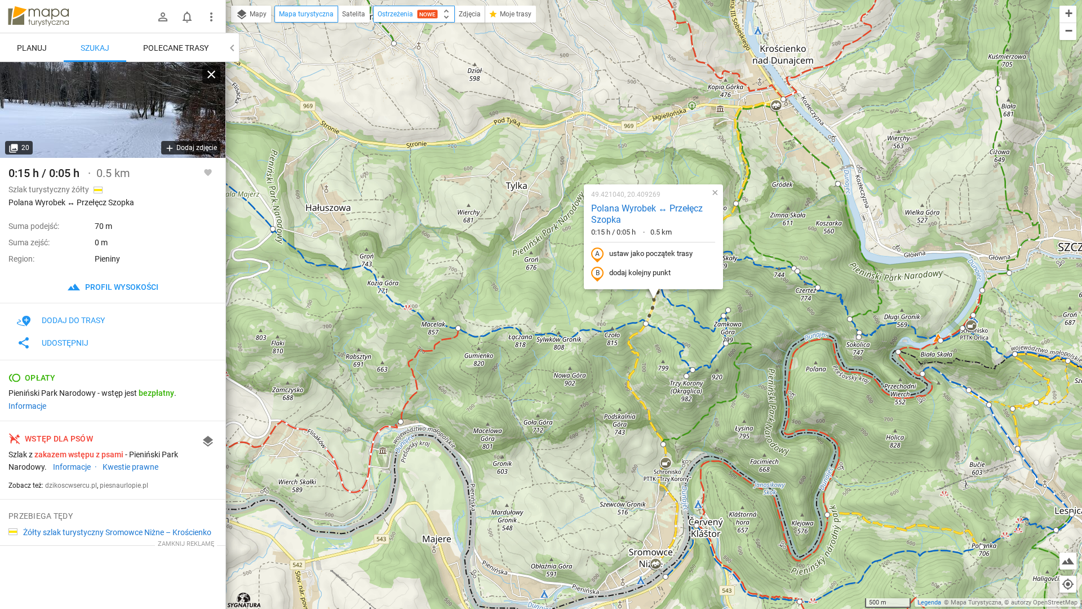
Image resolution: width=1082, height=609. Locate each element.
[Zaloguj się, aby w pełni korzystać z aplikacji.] (208, 171)
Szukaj (95, 47)
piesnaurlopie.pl (124, 485)
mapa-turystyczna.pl (38, 16)
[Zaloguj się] (163, 17)
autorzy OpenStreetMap (1044, 602)
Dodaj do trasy (73, 320)
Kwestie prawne (130, 466)
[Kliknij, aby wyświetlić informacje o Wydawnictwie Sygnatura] (244, 600)
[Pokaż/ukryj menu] (211, 17)
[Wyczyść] (211, 74)
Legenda (929, 602)
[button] (273, 229)
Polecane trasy (176, 47)
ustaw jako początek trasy (651, 253)
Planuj (32, 47)
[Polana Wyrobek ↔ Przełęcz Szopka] (112, 110)
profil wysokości (120, 287)
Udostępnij (65, 342)
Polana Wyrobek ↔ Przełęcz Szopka (647, 214)
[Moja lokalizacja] (1067, 584)
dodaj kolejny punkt (640, 272)
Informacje (27, 406)
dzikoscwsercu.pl (71, 485)
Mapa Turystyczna (976, 602)
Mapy (257, 14)
